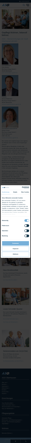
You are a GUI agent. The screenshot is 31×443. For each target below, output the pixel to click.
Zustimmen (15, 243)
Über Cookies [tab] (25, 192)
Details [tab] (15, 192)
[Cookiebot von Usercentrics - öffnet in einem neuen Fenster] (22, 187)
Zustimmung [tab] (5, 192)
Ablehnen (15, 254)
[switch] (26, 225)
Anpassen (15, 248)
